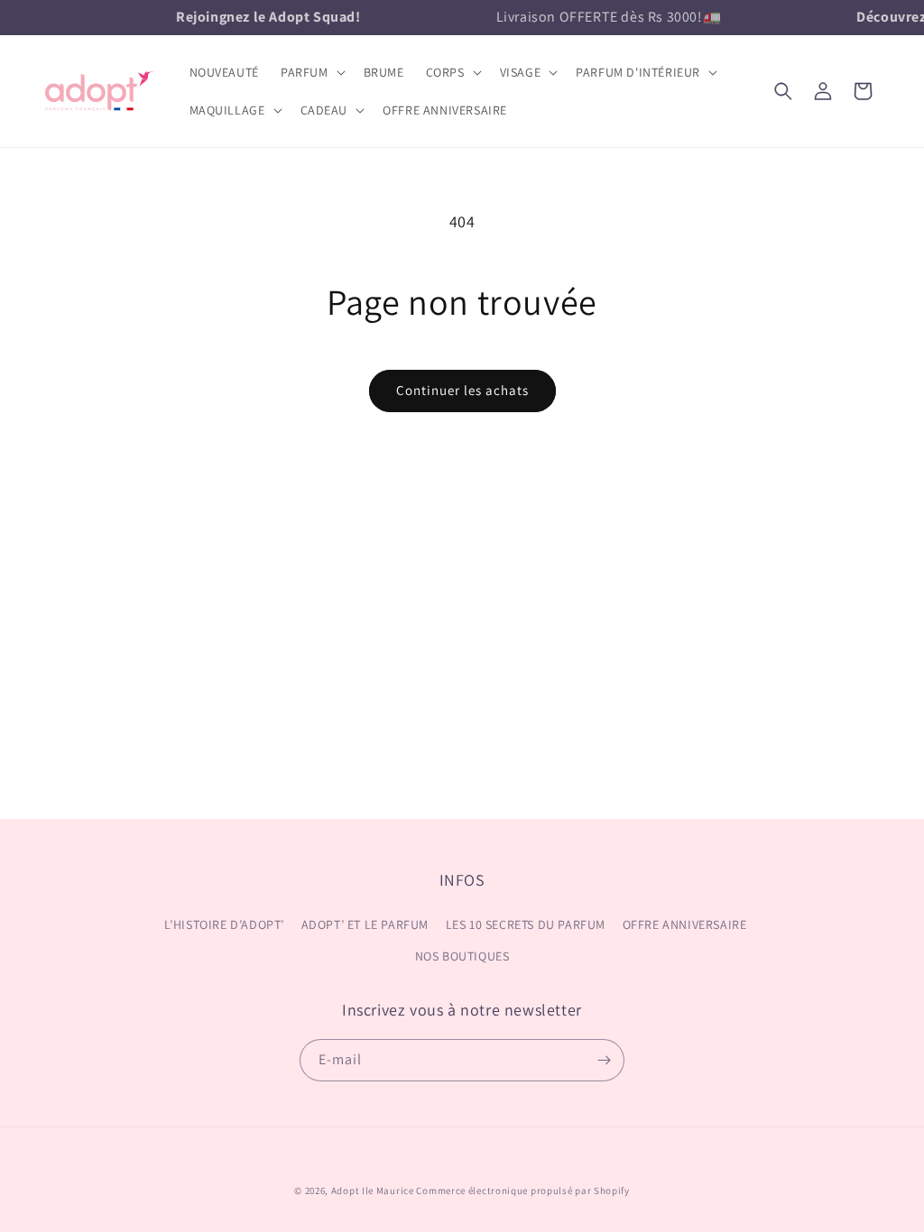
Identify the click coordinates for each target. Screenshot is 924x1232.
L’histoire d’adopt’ (224, 924)
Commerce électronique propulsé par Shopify (522, 1190)
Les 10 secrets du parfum (525, 924)
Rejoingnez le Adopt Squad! (264, 16)
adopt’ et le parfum (365, 924)
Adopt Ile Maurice (372, 1190)
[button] (311, 72)
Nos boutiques (462, 956)
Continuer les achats (462, 390)
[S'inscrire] (604, 1060)
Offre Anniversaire (685, 924)
